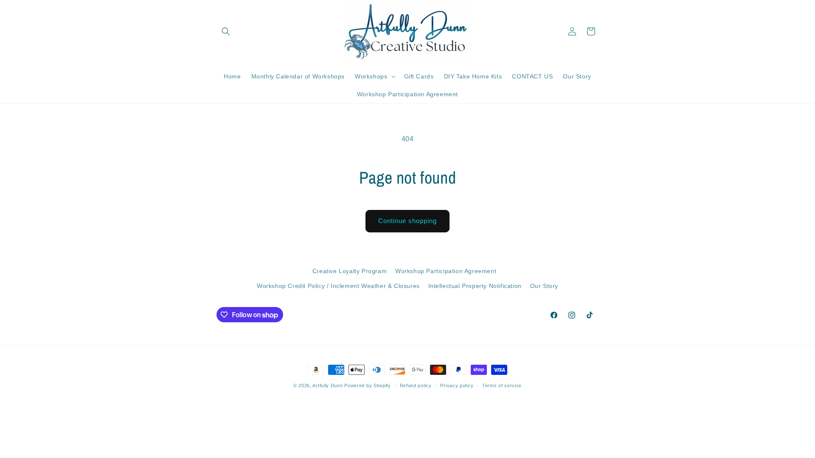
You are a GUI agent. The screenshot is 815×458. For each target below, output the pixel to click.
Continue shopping (407, 220)
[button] (225, 31)
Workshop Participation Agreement (445, 271)
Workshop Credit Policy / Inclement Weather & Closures (338, 285)
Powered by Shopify (367, 385)
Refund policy (416, 385)
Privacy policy (456, 385)
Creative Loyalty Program (349, 271)
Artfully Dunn (327, 385)
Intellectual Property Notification (475, 285)
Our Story (544, 285)
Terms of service (502, 385)
